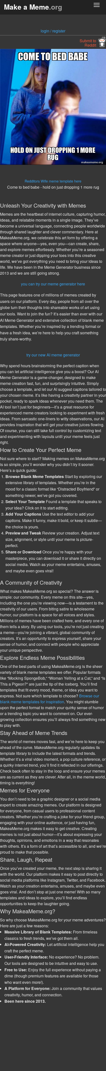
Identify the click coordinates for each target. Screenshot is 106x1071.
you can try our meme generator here (53, 284)
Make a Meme (33, 7)
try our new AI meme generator (53, 355)
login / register (53, 31)
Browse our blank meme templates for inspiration (49, 699)
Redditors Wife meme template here (53, 180)
